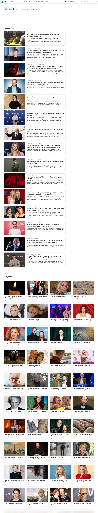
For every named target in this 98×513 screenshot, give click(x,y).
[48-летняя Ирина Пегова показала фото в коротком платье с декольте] (60, 291)
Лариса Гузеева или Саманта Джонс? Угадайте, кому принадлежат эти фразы (45, 209)
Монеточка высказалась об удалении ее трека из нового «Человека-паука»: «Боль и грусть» (44, 241)
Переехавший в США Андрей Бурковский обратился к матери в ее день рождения (45, 83)
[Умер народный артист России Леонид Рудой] (14, 291)
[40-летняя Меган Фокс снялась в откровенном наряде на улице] (37, 406)
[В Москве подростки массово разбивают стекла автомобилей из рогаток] (83, 337)
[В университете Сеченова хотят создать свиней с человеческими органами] (83, 429)
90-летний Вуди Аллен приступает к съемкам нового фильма (46, 114)
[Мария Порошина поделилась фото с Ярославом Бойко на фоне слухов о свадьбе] (60, 314)
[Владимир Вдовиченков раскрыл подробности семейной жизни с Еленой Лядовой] (37, 337)
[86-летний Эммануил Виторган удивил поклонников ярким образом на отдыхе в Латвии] (14, 383)
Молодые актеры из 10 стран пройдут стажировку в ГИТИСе (45, 178)
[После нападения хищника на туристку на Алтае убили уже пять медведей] (14, 360)
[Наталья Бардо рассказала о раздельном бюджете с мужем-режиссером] (60, 383)
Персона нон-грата (8, 7)
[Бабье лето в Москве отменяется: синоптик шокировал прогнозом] (60, 452)
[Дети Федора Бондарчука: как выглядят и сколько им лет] (83, 498)
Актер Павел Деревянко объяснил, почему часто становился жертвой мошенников (44, 225)
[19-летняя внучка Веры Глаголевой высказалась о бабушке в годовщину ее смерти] (60, 406)
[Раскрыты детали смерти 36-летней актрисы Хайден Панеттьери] (83, 475)
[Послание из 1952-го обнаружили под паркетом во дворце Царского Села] (83, 291)
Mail (2, 511)
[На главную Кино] (5, 1)
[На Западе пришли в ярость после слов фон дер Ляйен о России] (83, 383)
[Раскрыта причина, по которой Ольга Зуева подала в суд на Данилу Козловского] (60, 498)
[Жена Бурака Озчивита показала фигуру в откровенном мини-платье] (14, 429)
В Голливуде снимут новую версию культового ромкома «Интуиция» (43, 35)
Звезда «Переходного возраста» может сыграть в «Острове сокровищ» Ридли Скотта (44, 257)
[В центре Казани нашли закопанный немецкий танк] (37, 429)
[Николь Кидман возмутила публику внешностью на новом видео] (37, 498)
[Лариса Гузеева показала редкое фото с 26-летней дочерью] (37, 291)
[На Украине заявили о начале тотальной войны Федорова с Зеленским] (37, 452)
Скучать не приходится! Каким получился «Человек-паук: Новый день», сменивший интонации (45, 67)
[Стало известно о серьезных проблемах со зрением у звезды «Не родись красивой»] (14, 337)
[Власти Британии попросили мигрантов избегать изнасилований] (14, 452)
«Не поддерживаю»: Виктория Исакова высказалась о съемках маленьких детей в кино (45, 51)
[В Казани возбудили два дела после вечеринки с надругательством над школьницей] (37, 475)
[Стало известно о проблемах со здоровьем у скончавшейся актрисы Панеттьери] (14, 314)
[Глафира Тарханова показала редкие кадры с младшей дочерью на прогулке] (14, 498)
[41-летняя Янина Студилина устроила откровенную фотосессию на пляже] (83, 360)
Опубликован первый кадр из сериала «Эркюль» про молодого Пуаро (45, 162)
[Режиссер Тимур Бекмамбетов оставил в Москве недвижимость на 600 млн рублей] (83, 406)
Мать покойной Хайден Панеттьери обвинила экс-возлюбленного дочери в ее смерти (44, 194)
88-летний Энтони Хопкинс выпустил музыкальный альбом (45, 130)
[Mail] (2, 1)
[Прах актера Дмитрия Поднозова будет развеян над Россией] (37, 383)
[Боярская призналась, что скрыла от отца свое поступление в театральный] (60, 337)
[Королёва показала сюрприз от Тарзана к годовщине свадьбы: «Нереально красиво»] (60, 429)
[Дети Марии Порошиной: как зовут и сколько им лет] (83, 452)
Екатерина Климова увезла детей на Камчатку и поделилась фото (44, 99)
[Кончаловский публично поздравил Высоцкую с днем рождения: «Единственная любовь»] (37, 360)
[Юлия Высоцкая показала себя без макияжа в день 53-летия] (60, 475)
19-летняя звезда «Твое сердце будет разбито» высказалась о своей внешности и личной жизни (44, 146)
